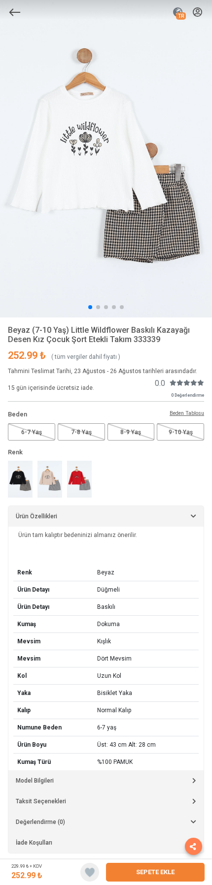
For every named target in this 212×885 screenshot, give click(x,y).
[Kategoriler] (15, 12)
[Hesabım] (197, 12)
